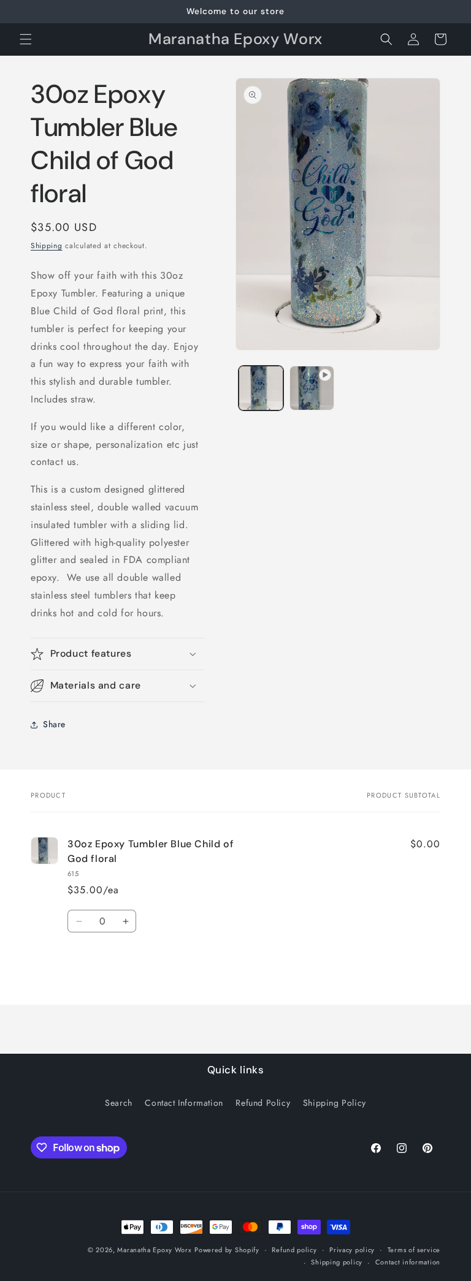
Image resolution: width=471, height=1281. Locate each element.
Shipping (47, 245)
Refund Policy (263, 1103)
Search (118, 1103)
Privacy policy (352, 1250)
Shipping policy (336, 1262)
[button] (25, 39)
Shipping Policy (334, 1103)
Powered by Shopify (226, 1250)
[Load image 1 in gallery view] (261, 388)
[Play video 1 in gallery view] (311, 388)
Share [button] (54, 724)
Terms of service (414, 1250)
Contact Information (184, 1103)
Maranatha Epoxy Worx (154, 1250)
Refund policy (294, 1250)
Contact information (407, 1262)
